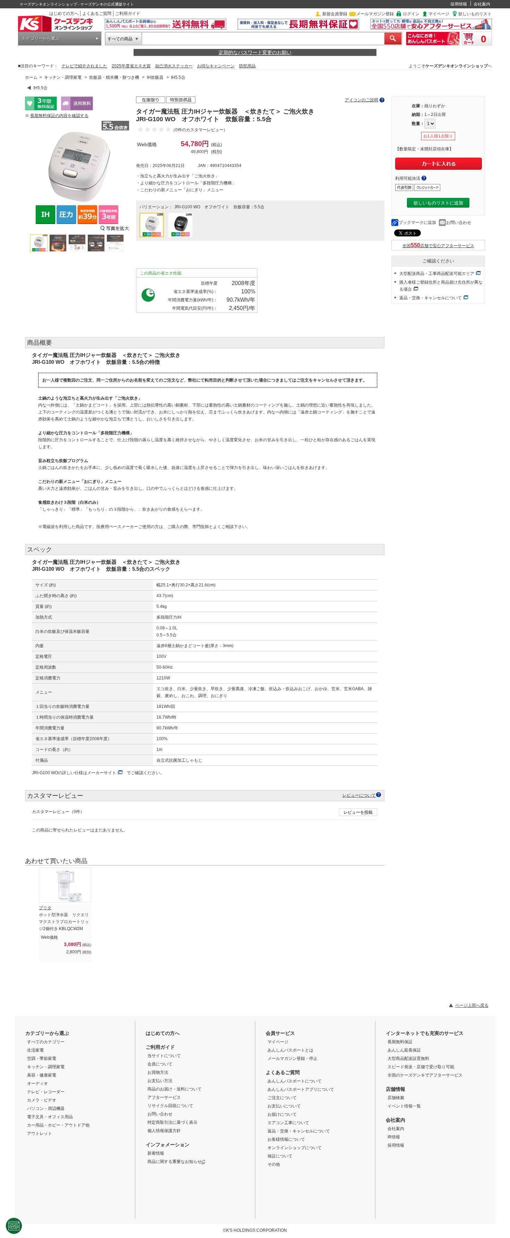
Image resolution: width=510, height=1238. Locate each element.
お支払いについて (284, 1106)
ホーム (31, 77)
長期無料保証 (400, 1041)
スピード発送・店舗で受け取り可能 (421, 1066)
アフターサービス (164, 1097)
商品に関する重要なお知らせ (174, 1161)
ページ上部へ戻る (471, 1005)
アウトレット (39, 1133)
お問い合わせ (458, 222)
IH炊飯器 (155, 77)
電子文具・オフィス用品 (50, 1116)
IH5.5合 (178, 77)
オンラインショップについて (294, 1147)
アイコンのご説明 (361, 100)
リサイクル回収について (170, 1105)
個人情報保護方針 (164, 1130)
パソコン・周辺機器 (46, 1108)
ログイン (411, 13)
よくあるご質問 (96, 13)
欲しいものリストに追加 (438, 203)
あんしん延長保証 (404, 1050)
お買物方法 (157, 1072)
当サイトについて (164, 1055)
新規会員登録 (334, 13)
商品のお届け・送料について (174, 1089)
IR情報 (394, 1137)
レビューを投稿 (358, 812)
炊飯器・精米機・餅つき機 (114, 77)
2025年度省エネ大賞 (131, 66)
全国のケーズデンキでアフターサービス (425, 1075)
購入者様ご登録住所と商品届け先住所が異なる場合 (441, 286)
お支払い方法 (159, 1080)
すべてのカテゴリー (46, 1041)
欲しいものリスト (475, 13)
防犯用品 (247, 66)
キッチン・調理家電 (63, 77)
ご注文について (282, 1097)
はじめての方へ (63, 13)
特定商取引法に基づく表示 (172, 1122)
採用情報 (458, 4)
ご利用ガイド (127, 13)
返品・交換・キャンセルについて (430, 297)
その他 (273, 1164)
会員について (159, 1064)
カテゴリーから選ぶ (40, 38)
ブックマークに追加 (417, 222)
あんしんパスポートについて (294, 1081)
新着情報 (155, 1153)
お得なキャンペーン (216, 66)
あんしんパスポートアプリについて (300, 1089)
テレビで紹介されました (84, 66)
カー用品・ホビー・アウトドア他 (58, 1125)
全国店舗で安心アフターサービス (438, 245)
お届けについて (282, 1114)
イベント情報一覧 (404, 1106)
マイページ (438, 13)
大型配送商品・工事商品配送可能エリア (436, 273)
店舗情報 (395, 1089)
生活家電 (35, 1050)
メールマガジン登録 (375, 13)
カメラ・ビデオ (41, 1100)
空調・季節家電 (41, 1058)
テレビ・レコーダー (46, 1091)
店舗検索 (396, 1097)
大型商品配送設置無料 (408, 1058)
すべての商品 (120, 38)
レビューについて (359, 795)
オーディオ (37, 1083)
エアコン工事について (288, 1122)
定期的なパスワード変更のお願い (255, 52)
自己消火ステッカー (174, 66)
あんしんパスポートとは (290, 1050)
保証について (279, 1156)
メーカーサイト (101, 772)
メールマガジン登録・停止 (292, 1058)
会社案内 (482, 4)
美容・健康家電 (41, 1075)
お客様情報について (286, 1139)
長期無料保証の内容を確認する (59, 115)
